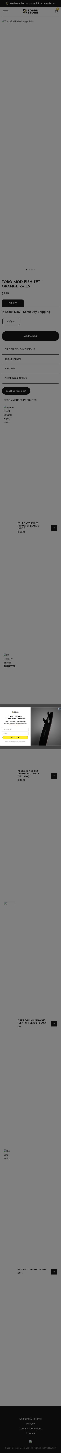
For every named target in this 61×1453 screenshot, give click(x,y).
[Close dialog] (59, 709)
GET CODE (15, 737)
